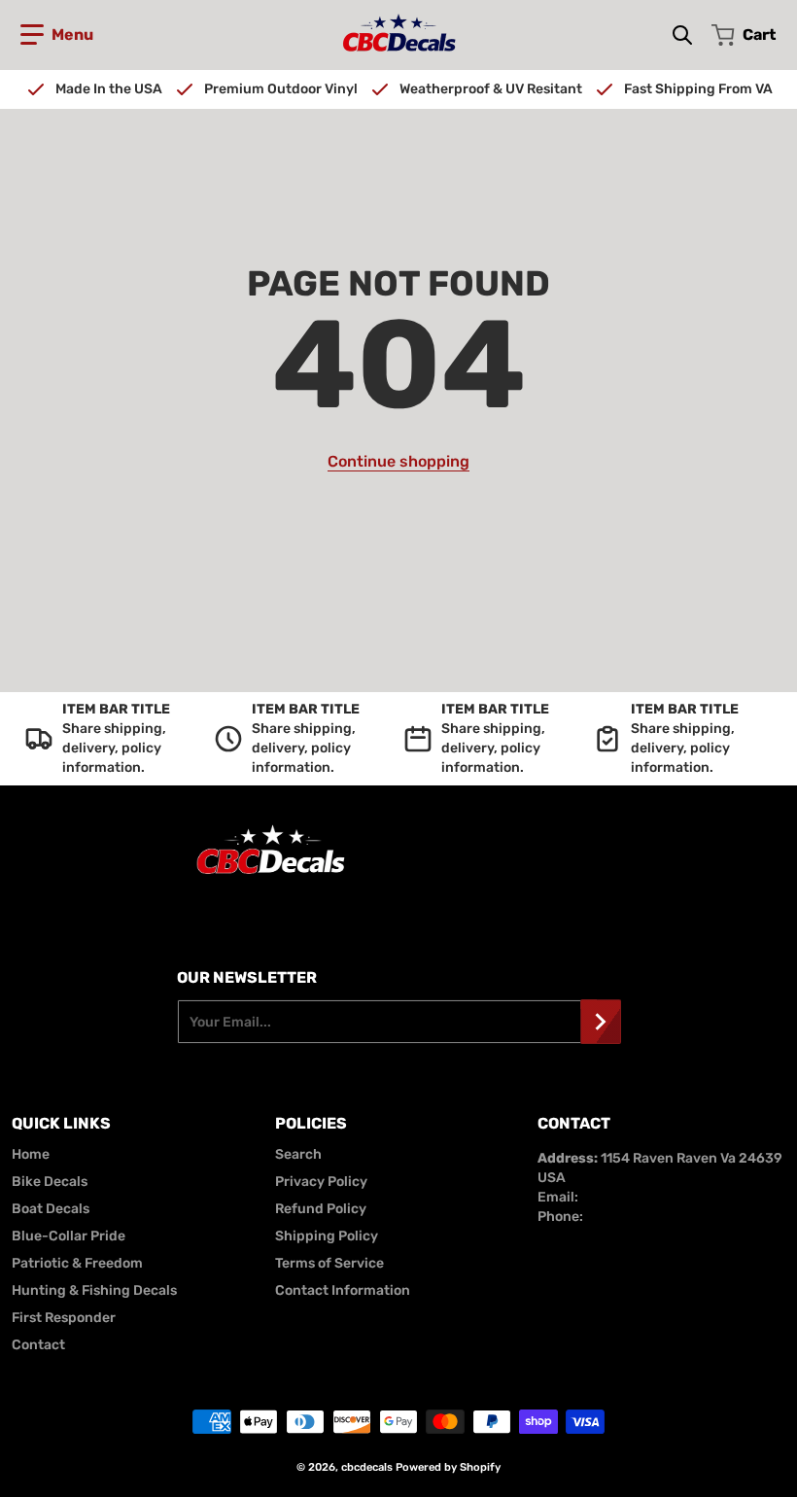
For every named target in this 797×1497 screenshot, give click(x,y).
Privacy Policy (321, 1181)
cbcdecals (367, 1467)
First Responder (64, 1317)
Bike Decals (49, 1181)
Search (298, 1154)
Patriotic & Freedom (77, 1263)
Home (31, 1154)
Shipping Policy (326, 1236)
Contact (38, 1345)
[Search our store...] (682, 35)
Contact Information (342, 1290)
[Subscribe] (600, 1021)
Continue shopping (398, 461)
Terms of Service (329, 1263)
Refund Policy (320, 1209)
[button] (57, 35)
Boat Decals (50, 1209)
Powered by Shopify (448, 1467)
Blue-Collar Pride (68, 1236)
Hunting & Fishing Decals (94, 1290)
